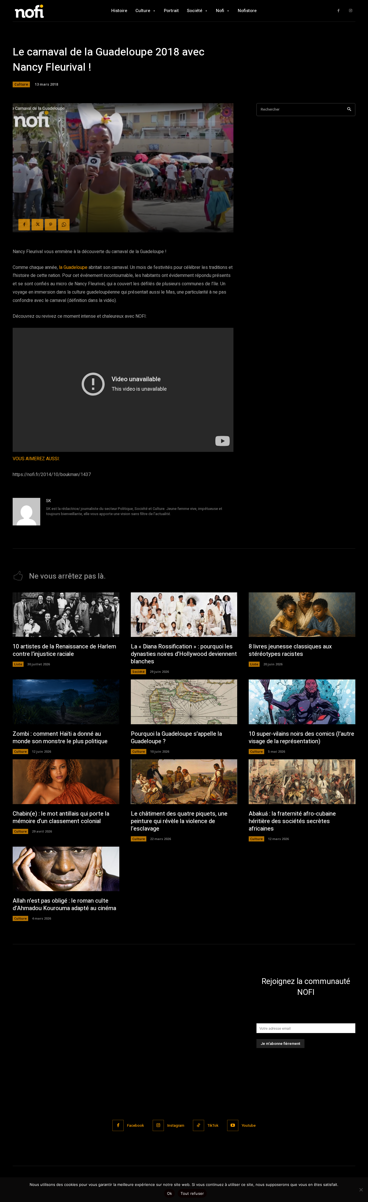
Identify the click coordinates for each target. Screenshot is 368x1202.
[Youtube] (232, 1125)
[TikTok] (198, 1125)
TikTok (213, 1125)
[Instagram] (350, 11)
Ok (169, 1193)
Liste (18, 664)
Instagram (175, 1125)
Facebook (135, 1125)
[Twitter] (37, 224)
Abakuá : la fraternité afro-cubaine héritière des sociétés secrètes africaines (292, 821)
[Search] (349, 109)
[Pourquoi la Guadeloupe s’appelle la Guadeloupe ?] (184, 701)
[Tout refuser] (361, 1190)
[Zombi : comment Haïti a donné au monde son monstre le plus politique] (66, 701)
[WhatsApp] (64, 224)
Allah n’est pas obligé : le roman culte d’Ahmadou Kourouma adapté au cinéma (64, 904)
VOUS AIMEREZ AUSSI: (36, 458)
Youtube (249, 1125)
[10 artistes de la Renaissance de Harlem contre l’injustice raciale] (66, 614)
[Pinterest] (50, 224)
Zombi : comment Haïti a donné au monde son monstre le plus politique (60, 738)
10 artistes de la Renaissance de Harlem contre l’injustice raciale (64, 650)
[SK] (26, 511)
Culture (21, 84)
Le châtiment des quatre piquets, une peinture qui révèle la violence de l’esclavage (179, 821)
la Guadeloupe (73, 267)
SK (48, 501)
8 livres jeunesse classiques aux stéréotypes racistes (290, 650)
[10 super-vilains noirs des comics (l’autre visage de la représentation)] (302, 701)
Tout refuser (192, 1193)
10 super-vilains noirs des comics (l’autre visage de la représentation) (301, 738)
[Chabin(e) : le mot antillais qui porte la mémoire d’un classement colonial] (66, 781)
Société (138, 671)
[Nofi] (44, 11)
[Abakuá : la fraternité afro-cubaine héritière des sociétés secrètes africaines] (302, 781)
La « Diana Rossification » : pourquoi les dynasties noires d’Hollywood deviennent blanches (184, 654)
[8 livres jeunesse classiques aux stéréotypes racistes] (302, 614)
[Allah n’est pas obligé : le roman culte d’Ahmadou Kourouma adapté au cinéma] (66, 869)
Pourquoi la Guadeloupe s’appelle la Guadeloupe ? (176, 738)
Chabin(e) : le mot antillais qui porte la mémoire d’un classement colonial (61, 817)
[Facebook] (338, 11)
